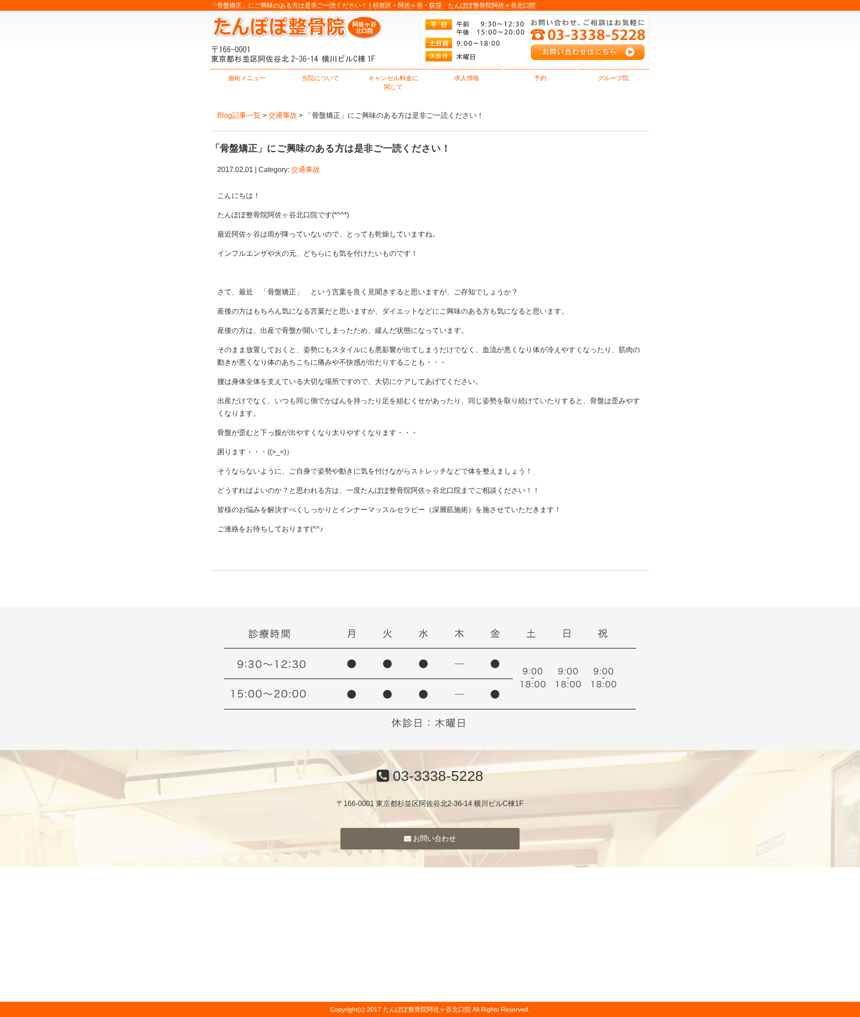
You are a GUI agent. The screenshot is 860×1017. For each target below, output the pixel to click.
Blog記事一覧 (239, 115)
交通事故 (282, 115)
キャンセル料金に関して (393, 82)
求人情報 (466, 78)
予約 (540, 78)
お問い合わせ (433, 838)
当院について (320, 78)
